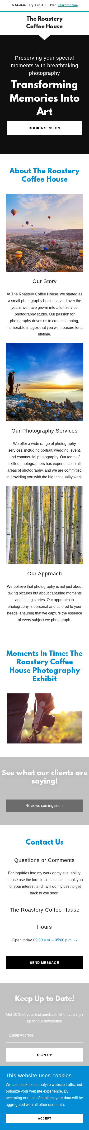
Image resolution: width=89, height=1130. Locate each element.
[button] (75, 941)
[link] (44, 23)
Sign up (44, 1055)
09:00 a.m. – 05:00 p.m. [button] (52, 940)
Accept (44, 1118)
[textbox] (44, 1034)
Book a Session (44, 128)
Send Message (44, 963)
